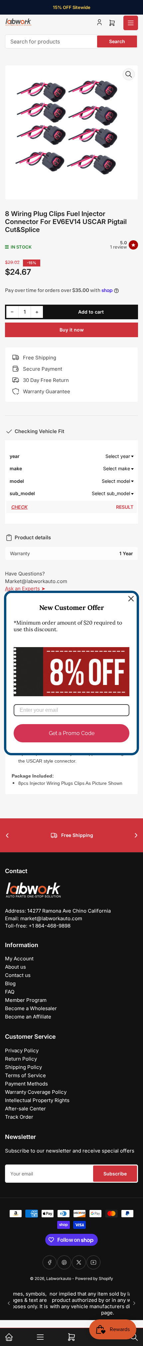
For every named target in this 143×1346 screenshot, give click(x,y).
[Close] (131, 599)
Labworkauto (58, 1278)
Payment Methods (26, 1084)
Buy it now (72, 330)
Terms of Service (25, 1075)
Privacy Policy (22, 1050)
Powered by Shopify (94, 1278)
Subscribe (115, 1173)
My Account (19, 958)
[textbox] (84, 456)
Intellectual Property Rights (37, 1100)
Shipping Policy (23, 1067)
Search (117, 41)
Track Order (19, 1117)
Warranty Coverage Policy (36, 1092)
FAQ (9, 992)
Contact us (18, 975)
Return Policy (21, 1059)
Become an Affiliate (28, 1016)
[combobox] (71, 41)
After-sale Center (25, 1108)
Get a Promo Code (71, 733)
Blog (10, 983)
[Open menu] (130, 23)
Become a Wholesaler (31, 1008)
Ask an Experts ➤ (25, 588)
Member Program (26, 1000)
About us (15, 967)
